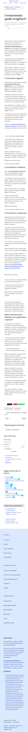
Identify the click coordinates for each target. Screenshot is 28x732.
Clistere (7, 486)
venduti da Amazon (14, 197)
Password (6, 444)
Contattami (16, 722)
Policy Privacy (8, 722)
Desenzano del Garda (11, 479)
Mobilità (7, 484)
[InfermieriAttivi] (14, 1)
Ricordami (8, 449)
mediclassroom (9, 488)
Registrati (8, 462)
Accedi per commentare (12, 429)
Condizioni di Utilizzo (10, 720)
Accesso (14, 451)
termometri (17, 408)
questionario (8, 497)
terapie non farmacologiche (13, 495)
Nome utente (7, 439)
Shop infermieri (9, 408)
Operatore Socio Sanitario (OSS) (14, 480)
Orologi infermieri (10, 493)
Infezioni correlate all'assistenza (14, 490)
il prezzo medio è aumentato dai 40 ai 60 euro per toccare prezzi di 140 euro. (14, 266)
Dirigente (8, 477)
